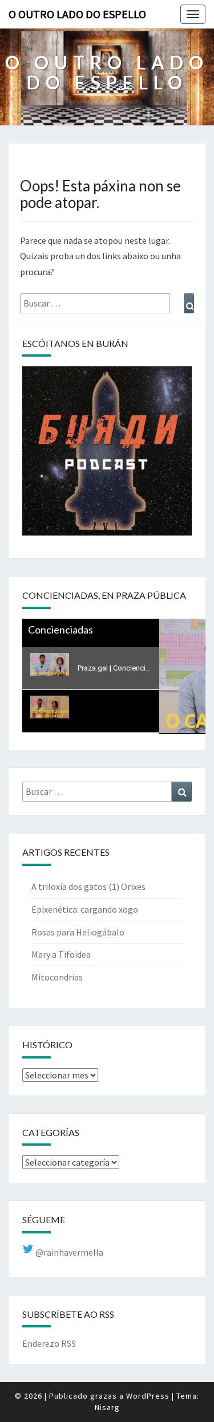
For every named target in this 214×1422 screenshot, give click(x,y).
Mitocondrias (57, 977)
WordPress (147, 1396)
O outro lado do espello (77, 14)
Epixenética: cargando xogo (84, 909)
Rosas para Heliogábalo (77, 932)
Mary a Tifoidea (61, 954)
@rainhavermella (68, 1252)
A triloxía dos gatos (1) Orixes (88, 886)
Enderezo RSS (49, 1343)
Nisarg (107, 1407)
